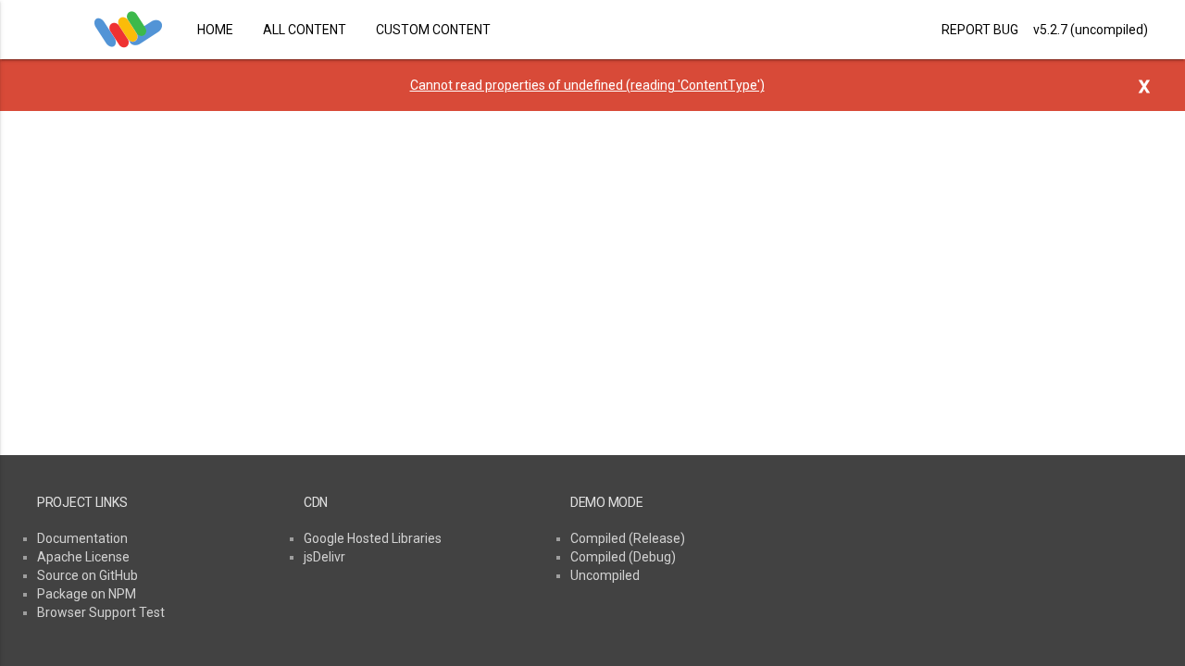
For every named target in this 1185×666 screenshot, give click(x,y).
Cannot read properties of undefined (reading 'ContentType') (587, 85)
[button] (33, 29)
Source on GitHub (87, 575)
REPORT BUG (980, 29)
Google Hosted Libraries (373, 538)
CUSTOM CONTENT (433, 29)
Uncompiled (605, 575)
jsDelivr (324, 556)
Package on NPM (86, 593)
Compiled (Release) (627, 538)
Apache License (83, 556)
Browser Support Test (101, 612)
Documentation (82, 538)
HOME (215, 29)
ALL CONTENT (304, 29)
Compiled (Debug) (623, 556)
